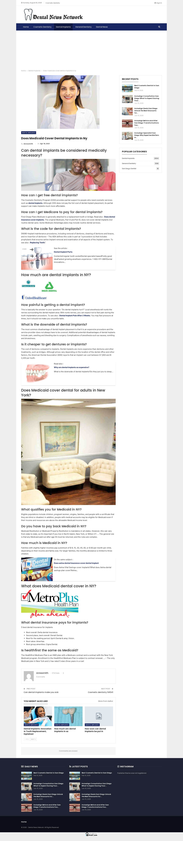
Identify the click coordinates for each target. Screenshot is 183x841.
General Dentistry (83, 27)
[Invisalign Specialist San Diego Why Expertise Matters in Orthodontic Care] (127, 136)
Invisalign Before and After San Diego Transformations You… (146, 122)
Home (26, 27)
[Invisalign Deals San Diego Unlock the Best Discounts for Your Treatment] (127, 111)
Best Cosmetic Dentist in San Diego (146, 86)
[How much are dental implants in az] (68, 716)
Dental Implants (63, 27)
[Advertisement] (91, 49)
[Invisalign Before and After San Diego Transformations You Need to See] (127, 124)
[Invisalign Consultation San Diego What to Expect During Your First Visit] (127, 99)
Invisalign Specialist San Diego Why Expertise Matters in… (146, 135)
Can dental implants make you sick (41, 692)
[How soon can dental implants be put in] (99, 716)
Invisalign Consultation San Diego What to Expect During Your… (146, 98)
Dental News (102, 27)
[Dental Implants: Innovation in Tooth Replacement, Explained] (38, 716)
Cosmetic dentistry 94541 (100, 692)
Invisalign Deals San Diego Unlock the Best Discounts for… (145, 110)
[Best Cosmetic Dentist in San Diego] (127, 88)
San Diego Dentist (129, 168)
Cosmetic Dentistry (53, 3)
